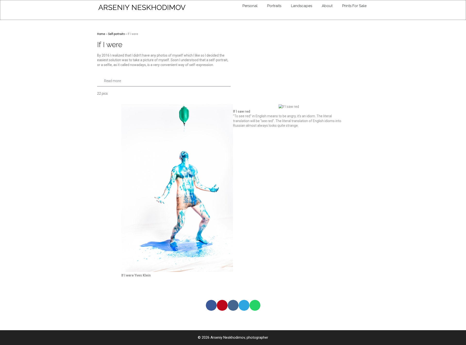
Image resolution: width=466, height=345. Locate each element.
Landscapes (301, 6)
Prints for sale (354, 6)
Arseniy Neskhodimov (141, 7)
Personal (250, 6)
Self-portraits (116, 34)
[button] (164, 81)
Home (101, 34)
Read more (112, 81)
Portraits (274, 6)
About (327, 6)
